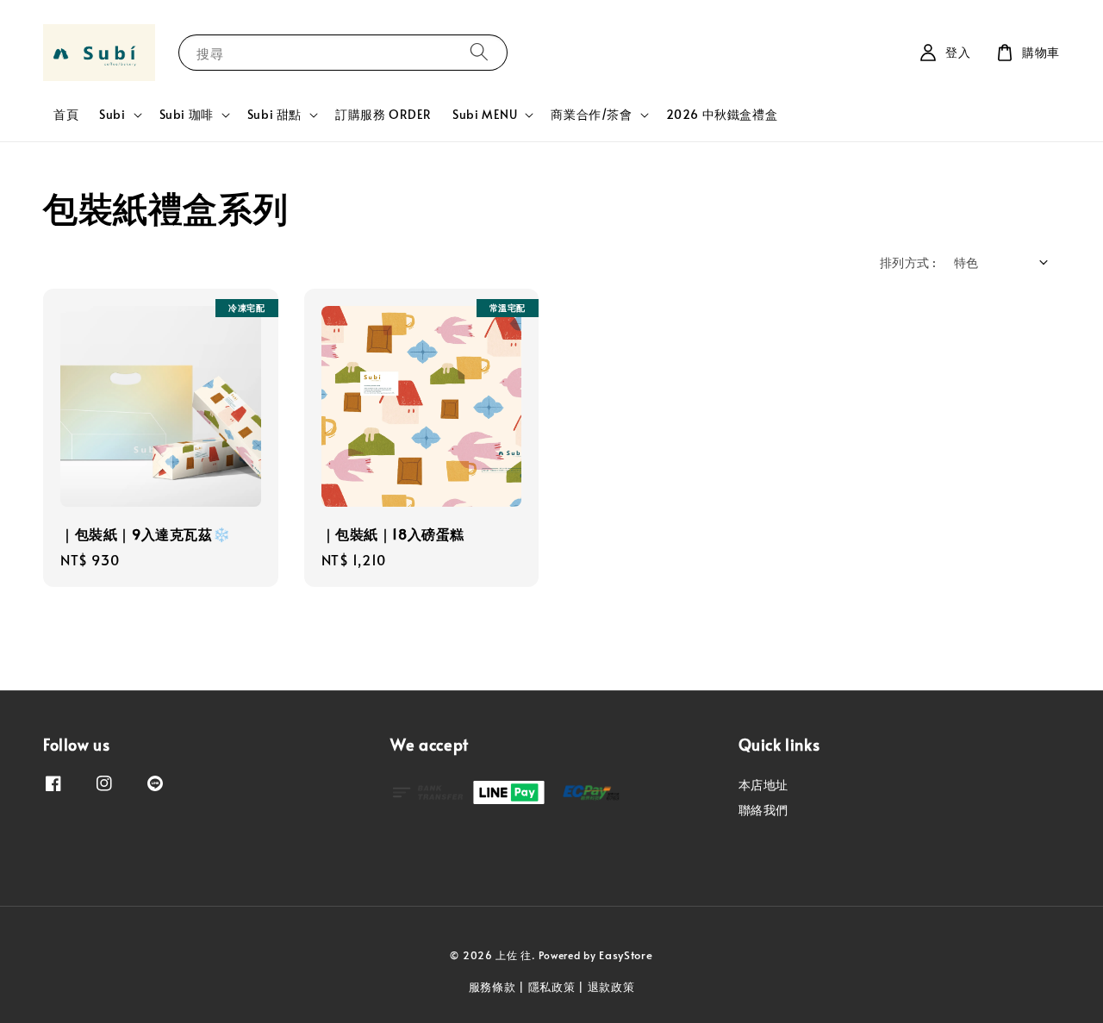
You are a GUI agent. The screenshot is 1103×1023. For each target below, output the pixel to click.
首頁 (65, 114)
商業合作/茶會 (591, 114)
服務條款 (492, 987)
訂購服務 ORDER (383, 114)
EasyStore (625, 955)
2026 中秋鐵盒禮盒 (722, 114)
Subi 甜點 (274, 114)
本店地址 (763, 785)
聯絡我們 (763, 810)
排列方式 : (908, 262)
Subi (112, 114)
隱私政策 (552, 987)
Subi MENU (484, 114)
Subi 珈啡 (186, 114)
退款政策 (611, 987)
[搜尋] (479, 52)
